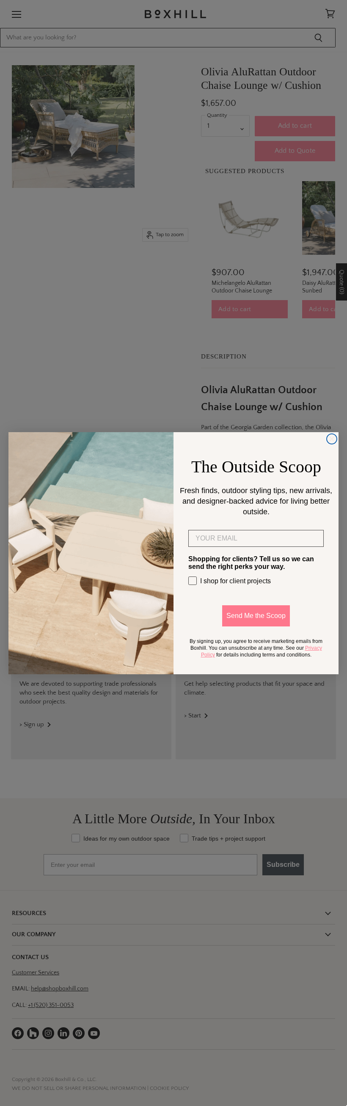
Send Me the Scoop (256, 615)
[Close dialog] (332, 439)
